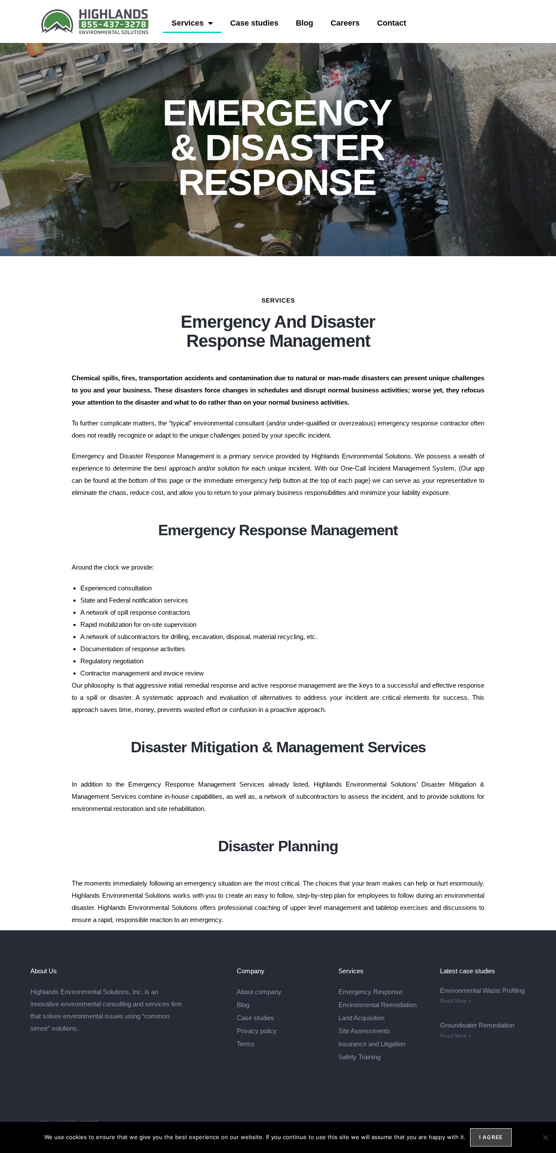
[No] (545, 1137)
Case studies (254, 23)
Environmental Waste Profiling (482, 990)
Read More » (455, 1001)
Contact (391, 23)
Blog (304, 23)
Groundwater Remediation (477, 1025)
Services (188, 23)
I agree (491, 1137)
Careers (345, 23)
